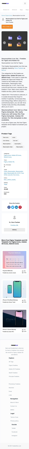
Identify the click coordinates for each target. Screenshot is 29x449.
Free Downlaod (7, 26)
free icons (5, 137)
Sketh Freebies (13, 372)
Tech (5, 184)
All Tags (11, 361)
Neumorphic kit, (12, 173)
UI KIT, (19, 173)
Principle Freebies (14, 376)
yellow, (9, 179)
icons (13, 137)
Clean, (6, 171)
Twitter (14, 428)
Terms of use (14, 417)
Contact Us (13, 406)
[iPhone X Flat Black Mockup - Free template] (14, 291)
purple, (14, 179)
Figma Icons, (8, 155)
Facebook (14, 432)
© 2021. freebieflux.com (14, 446)
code (10, 395)
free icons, (16, 175)
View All (14, 229)
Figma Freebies (13, 365)
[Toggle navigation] (25, 3)
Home (3, 15)
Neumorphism (7, 143)
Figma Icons (9, 15)
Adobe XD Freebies (14, 369)
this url (4, 70)
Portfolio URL (14, 225)
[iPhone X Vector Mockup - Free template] (14, 321)
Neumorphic (19, 147)
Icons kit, (10, 175)
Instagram (14, 435)
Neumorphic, (12, 171)
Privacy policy (14, 421)
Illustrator (11, 387)
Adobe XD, (11, 162)
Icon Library (6, 140)
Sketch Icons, (8, 157)
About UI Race (14, 402)
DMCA (12, 410)
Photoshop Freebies (14, 384)
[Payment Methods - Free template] (14, 262)
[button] (4, 42)
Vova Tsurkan (9, 22)
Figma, (6, 162)
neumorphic (18, 143)
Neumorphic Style (7, 147)
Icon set (15, 140)
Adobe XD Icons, (16, 155)
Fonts (10, 391)
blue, (5, 179)
